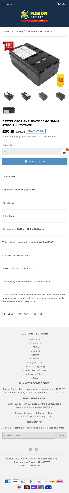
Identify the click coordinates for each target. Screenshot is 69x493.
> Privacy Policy (34, 374)
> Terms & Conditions (34, 370)
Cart (64, 4)
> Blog (34, 378)
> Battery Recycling (34, 366)
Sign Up (60, 435)
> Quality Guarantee (34, 362)
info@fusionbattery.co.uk (38, 416)
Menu (9, 4)
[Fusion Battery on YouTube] (36, 450)
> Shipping (34, 351)
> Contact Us (34, 343)
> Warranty (34, 354)
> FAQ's (34, 347)
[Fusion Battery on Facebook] (31, 450)
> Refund (34, 358)
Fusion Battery (27, 458)
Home (5, 31)
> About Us (34, 339)
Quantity (7, 145)
